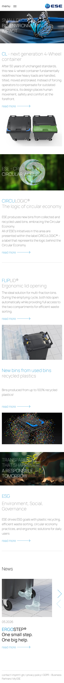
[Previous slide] (59, 604)
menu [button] (6, 6)
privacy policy (34, 675)
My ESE (17, 678)
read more (9, 106)
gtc (23, 675)
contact (6, 675)
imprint (16, 675)
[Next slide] (59, 594)
